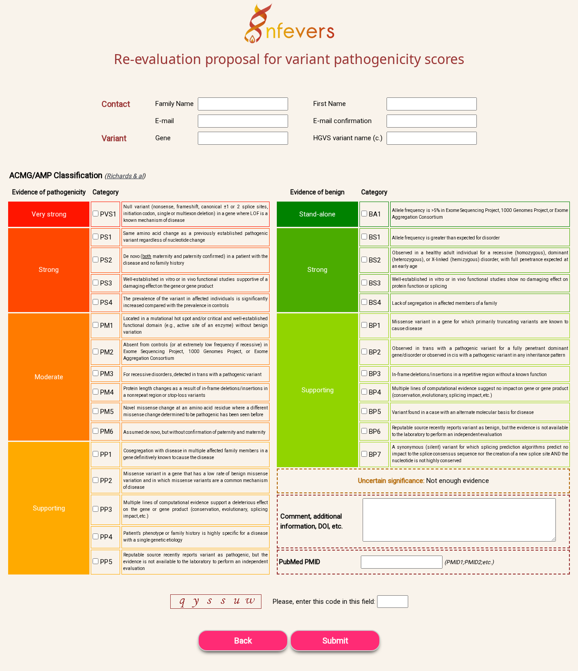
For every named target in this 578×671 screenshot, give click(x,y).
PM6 (105, 431)
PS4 (105, 303)
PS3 (105, 283)
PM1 (105, 326)
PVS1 (107, 214)
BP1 (374, 326)
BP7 (374, 454)
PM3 (105, 374)
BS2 (374, 260)
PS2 (105, 260)
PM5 (105, 412)
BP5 (374, 412)
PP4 (105, 537)
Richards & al (125, 175)
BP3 (374, 374)
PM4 (105, 392)
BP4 (374, 392)
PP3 (105, 510)
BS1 (374, 237)
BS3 (374, 283)
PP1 (105, 454)
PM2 (105, 352)
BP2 (374, 352)
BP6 (374, 431)
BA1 (374, 214)
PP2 (105, 481)
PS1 (105, 237)
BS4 (374, 303)
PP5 (105, 562)
